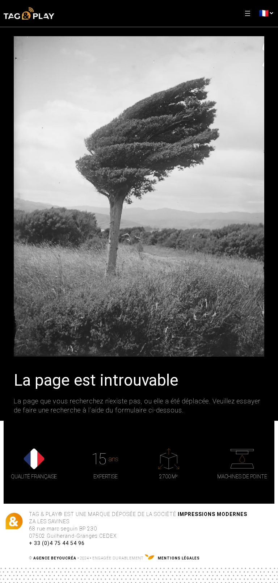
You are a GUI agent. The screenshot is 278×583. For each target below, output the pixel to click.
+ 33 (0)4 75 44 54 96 (57, 543)
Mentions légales (179, 558)
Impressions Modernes (212, 514)
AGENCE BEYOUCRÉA (54, 558)
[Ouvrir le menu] (247, 13)
